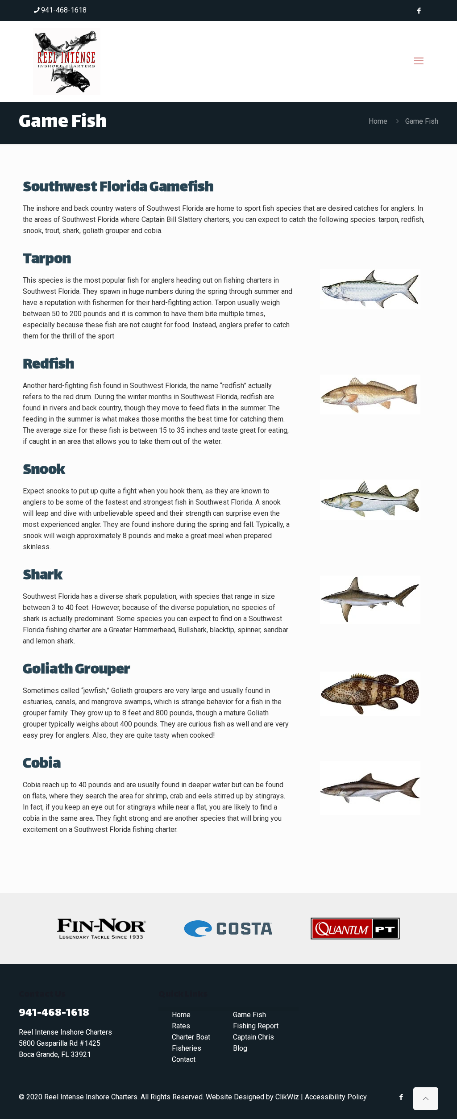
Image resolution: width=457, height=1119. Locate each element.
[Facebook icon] (418, 11)
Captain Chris (253, 1037)
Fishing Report (255, 1026)
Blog (240, 1048)
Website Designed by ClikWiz (252, 1097)
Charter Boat (191, 1037)
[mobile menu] (418, 61)
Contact (183, 1059)
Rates (181, 1026)
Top (436, 1098)
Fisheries (186, 1048)
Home (378, 121)
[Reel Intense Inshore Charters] (66, 61)
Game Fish (249, 1014)
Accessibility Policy (336, 1097)
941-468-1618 (64, 10)
